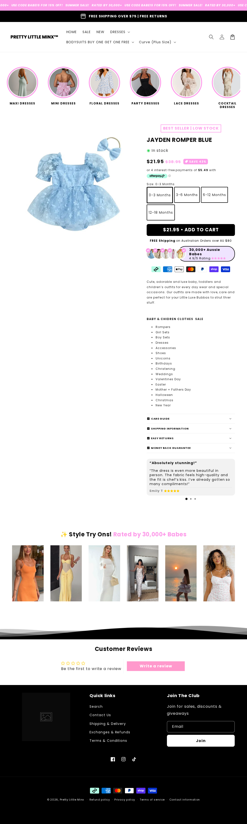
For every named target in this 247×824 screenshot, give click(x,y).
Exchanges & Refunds (109, 732)
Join (201, 741)
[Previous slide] (18, 573)
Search (96, 706)
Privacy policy (124, 800)
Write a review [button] (156, 666)
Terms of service (152, 800)
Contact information (184, 800)
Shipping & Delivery (107, 723)
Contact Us (100, 715)
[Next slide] (229, 573)
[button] (119, 32)
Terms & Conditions (108, 740)
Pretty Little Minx (72, 800)
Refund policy (99, 800)
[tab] (186, 499)
